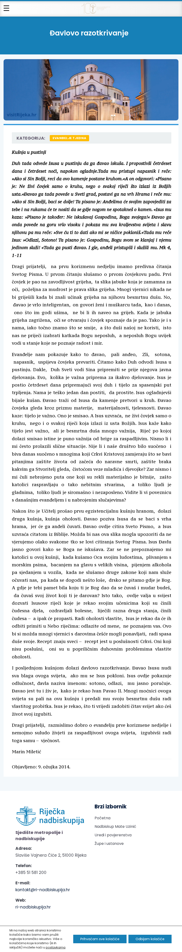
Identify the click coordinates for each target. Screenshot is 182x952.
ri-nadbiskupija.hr (33, 907)
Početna (102, 818)
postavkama (55, 947)
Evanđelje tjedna (69, 138)
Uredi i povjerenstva (113, 835)
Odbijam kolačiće (150, 939)
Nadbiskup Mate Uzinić (115, 826)
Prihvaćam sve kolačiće (99, 939)
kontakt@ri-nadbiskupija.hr (42, 890)
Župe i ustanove (109, 843)
